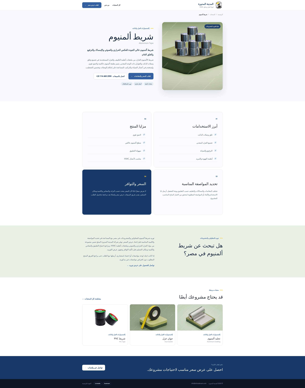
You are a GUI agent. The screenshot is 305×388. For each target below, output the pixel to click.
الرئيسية (220, 14)
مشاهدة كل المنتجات (91, 298)
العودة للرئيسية (86, 383)
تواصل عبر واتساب (93, 367)
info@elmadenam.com (198, 383)
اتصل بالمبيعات (110, 76)
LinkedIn (98, 383)
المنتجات (212, 14)
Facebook (107, 383)
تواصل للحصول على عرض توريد (140, 265)
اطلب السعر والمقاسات (141, 76)
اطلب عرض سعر (92, 5)
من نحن (106, 5)
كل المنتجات (116, 5)
